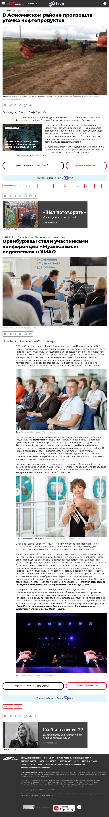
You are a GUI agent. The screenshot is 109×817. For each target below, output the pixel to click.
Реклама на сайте (89, 761)
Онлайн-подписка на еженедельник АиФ (74, 758)
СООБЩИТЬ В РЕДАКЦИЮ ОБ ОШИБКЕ (35, 767)
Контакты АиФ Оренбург (69, 761)
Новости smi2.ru (11, 229)
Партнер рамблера (43, 807)
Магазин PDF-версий (47, 761)
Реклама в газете (28, 764)
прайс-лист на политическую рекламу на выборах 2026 (61, 764)
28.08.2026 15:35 (9, 237)
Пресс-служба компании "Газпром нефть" (20, 328)
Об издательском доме (31, 758)
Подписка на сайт (28, 761)
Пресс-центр (49, 758)
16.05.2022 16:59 (9, 11)
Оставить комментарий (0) (86, 165)
